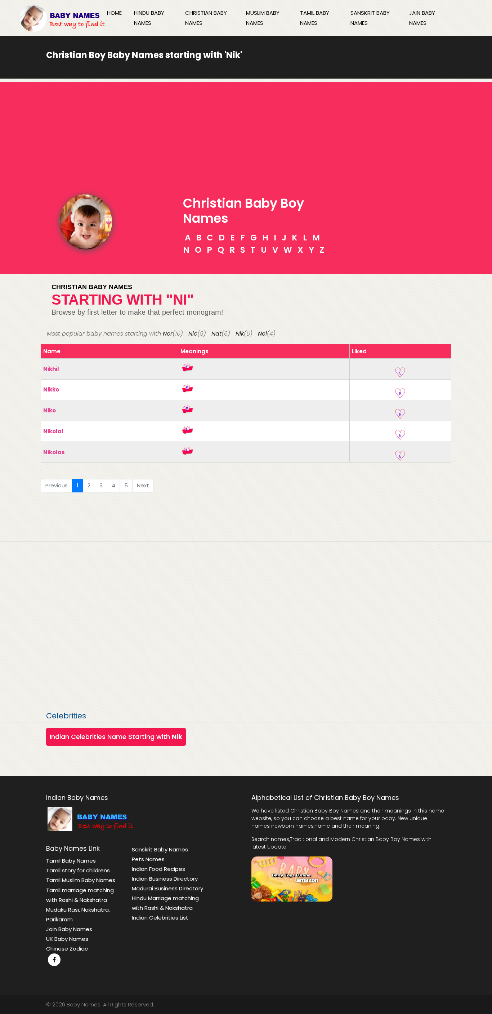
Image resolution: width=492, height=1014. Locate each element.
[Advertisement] (246, 132)
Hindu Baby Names (149, 17)
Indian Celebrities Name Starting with (116, 736)
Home (114, 13)
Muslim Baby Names (262, 17)
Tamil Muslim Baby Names (80, 880)
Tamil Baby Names (314, 17)
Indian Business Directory (165, 878)
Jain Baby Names (422, 17)
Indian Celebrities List (160, 917)
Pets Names (148, 859)
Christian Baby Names (206, 17)
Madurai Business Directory (167, 888)
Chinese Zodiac (67, 948)
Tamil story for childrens (78, 870)
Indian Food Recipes (158, 869)
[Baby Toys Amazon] (291, 878)
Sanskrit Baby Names (370, 17)
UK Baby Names (67, 939)
